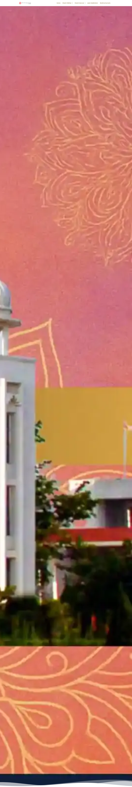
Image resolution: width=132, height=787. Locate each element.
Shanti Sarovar (79, 3)
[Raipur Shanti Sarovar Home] (25, 3)
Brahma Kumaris (105, 3)
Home (58, 3)
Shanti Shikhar (66, 3)
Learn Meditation (92, 3)
